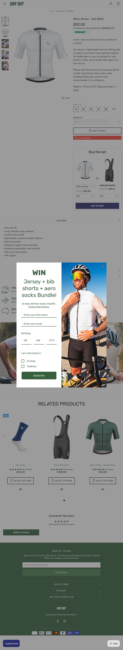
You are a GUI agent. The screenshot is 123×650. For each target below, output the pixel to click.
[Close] (102, 266)
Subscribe (39, 375)
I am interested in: (31, 353)
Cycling (31, 361)
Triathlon (32, 366)
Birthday (26, 333)
